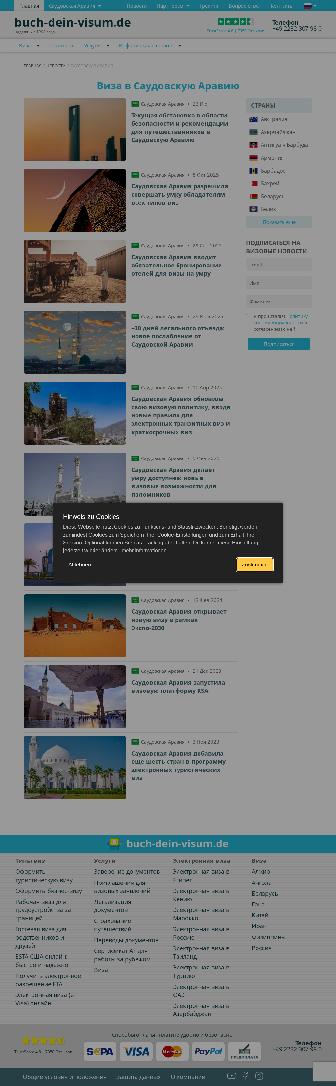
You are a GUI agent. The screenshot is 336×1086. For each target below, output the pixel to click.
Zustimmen (255, 564)
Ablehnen (79, 564)
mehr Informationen (143, 550)
